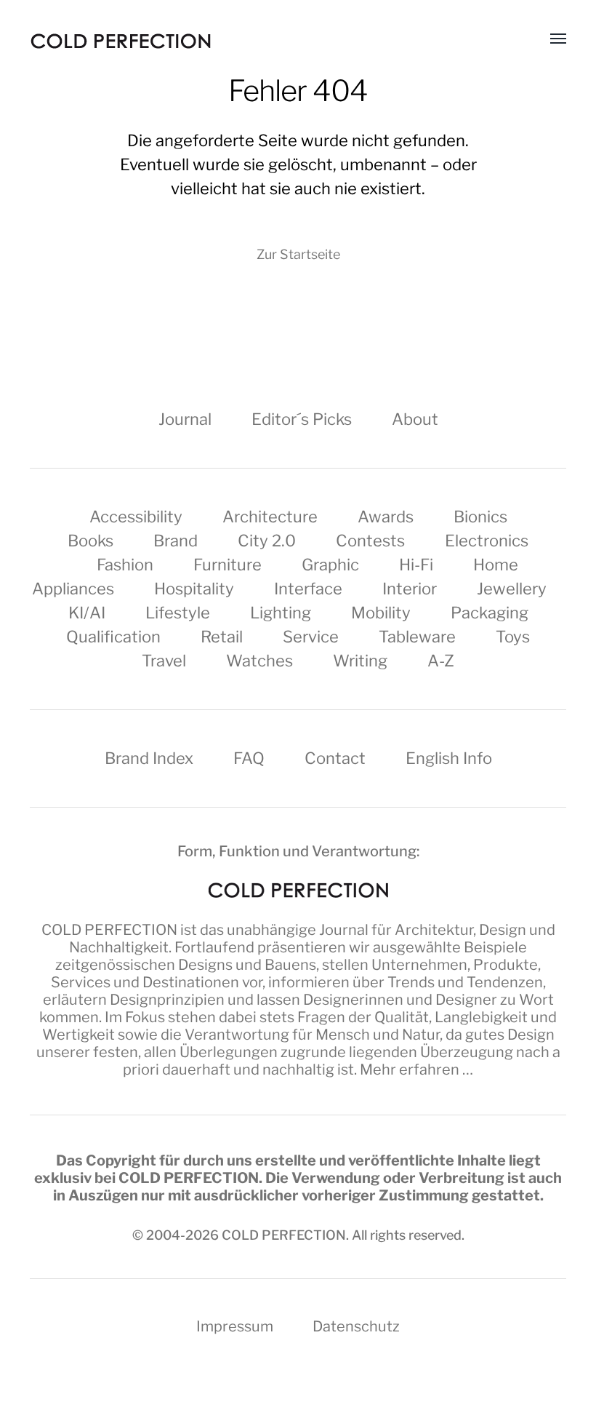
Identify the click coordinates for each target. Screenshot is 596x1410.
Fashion (125, 564)
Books (90, 540)
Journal (185, 419)
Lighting (280, 612)
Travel (164, 660)
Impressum (234, 1326)
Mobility (381, 612)
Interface (308, 588)
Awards (386, 516)
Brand (175, 540)
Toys (513, 636)
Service (311, 636)
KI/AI (86, 612)
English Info (449, 758)
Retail (222, 636)
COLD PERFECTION (109, 930)
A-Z (440, 660)
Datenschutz (356, 1326)
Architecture (270, 516)
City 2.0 (267, 540)
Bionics (480, 516)
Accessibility (135, 516)
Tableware (417, 636)
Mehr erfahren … (416, 1069)
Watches (259, 660)
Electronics (486, 540)
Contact (335, 758)
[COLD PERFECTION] (121, 41)
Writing (360, 660)
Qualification (113, 636)
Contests (370, 540)
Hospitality (194, 588)
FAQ (249, 758)
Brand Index (149, 758)
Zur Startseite (298, 254)
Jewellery (512, 588)
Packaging (489, 612)
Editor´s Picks (301, 419)
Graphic (330, 564)
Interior (409, 588)
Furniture (227, 564)
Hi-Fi (416, 564)
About (415, 419)
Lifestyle (177, 612)
